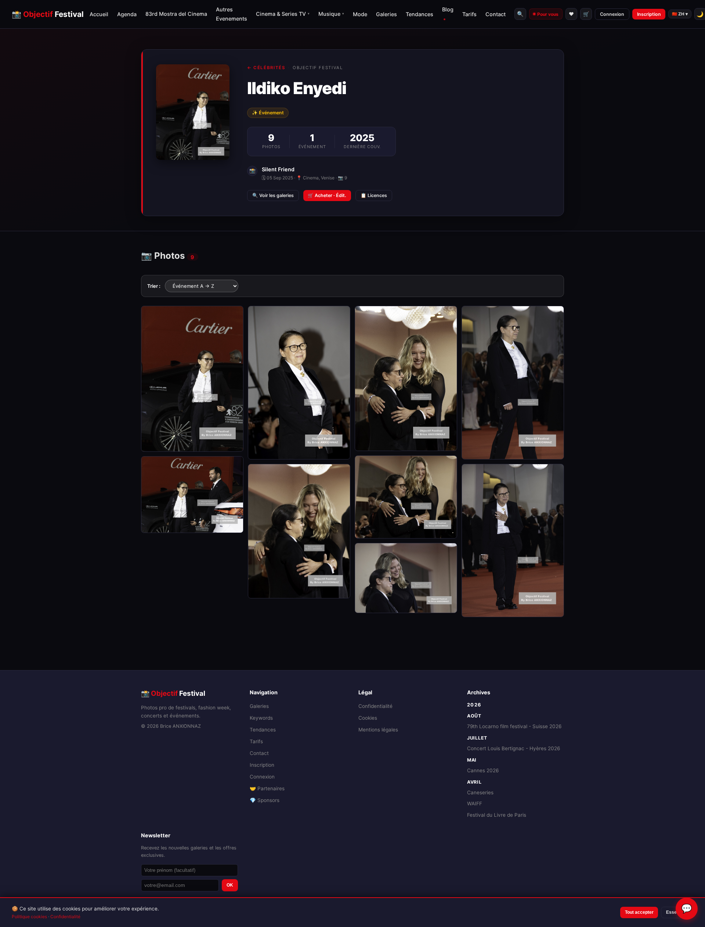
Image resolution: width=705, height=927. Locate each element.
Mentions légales (378, 730)
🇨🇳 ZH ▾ (680, 14)
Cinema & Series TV (283, 14)
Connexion (612, 14)
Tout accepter (639, 912)
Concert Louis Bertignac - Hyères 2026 (513, 748)
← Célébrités (266, 67)
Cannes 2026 (483, 770)
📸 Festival (48, 14)
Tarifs (469, 14)
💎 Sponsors (264, 800)
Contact (495, 14)
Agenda (127, 14)
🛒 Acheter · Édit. (327, 195)
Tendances (419, 14)
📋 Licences (374, 195)
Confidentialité (375, 706)
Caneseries (480, 792)
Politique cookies (29, 916)
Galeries (386, 14)
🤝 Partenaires (267, 788)
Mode (360, 14)
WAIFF (474, 803)
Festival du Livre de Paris (496, 815)
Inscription (649, 14)
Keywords (261, 718)
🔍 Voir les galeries (273, 195)
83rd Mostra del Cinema (176, 14)
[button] (192, 379)
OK (230, 885)
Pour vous (547, 14)
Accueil (99, 14)
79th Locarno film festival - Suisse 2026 (514, 726)
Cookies (367, 718)
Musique (331, 14)
